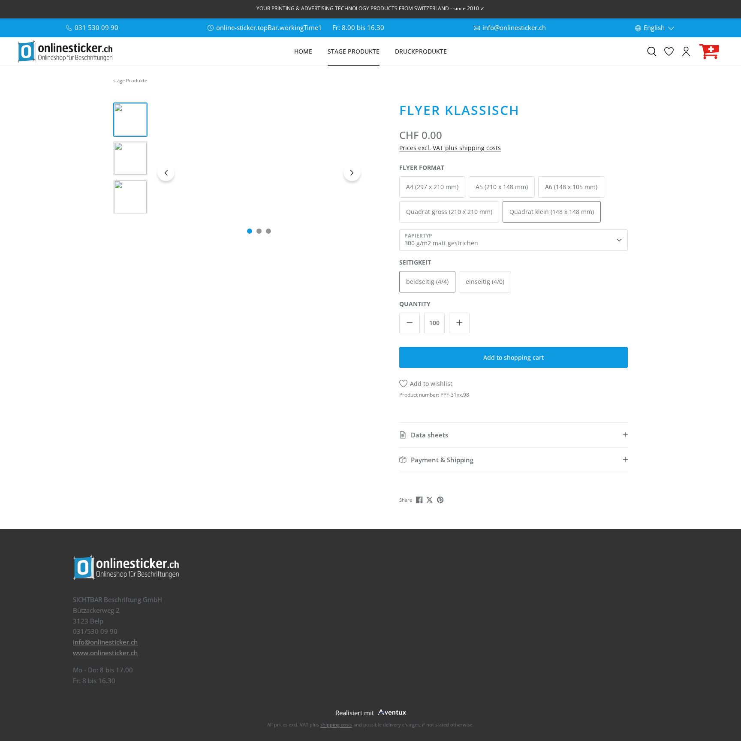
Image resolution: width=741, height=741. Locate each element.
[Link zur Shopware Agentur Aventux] (391, 711)
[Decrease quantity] (409, 323)
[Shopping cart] (709, 51)
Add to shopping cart (513, 357)
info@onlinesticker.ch (105, 642)
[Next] (352, 172)
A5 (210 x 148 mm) (502, 187)
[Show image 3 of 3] (268, 231)
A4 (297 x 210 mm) (432, 187)
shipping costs (336, 724)
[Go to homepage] (64, 51)
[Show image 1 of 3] (249, 231)
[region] (238, 172)
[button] (513, 435)
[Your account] (686, 51)
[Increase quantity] (459, 323)
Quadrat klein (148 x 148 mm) (551, 212)
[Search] (651, 51)
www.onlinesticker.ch (105, 652)
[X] (430, 499)
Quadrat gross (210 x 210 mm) (449, 212)
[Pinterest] (441, 499)
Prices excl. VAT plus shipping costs (450, 148)
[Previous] (166, 172)
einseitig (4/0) (485, 281)
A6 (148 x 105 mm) (571, 187)
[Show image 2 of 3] (259, 231)
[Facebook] (420, 499)
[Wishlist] (669, 51)
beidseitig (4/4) (427, 281)
